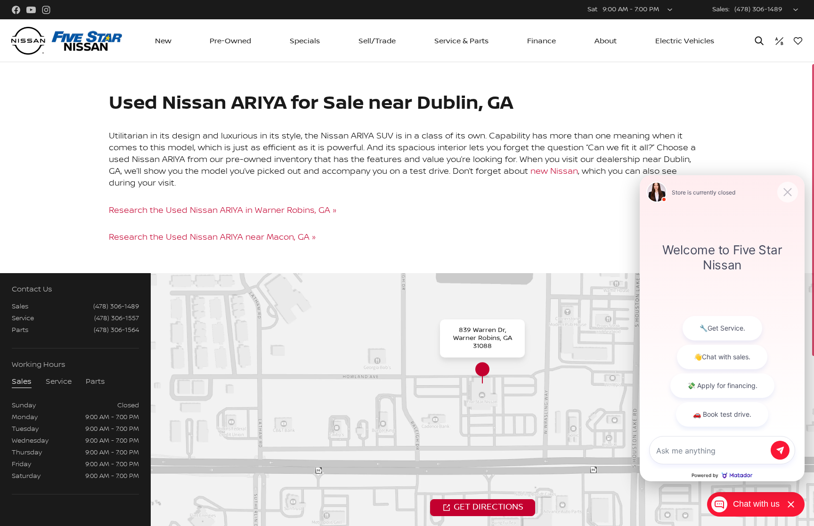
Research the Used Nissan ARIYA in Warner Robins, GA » (223, 210)
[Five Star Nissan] (66, 41)
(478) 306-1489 (116, 306)
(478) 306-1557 (116, 318)
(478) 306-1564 (116, 330)
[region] (407, 294)
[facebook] (16, 10)
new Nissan (554, 171)
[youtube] (31, 10)
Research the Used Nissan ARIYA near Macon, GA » (212, 237)
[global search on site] (759, 40)
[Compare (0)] (779, 41)
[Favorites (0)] (798, 41)
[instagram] (46, 10)
